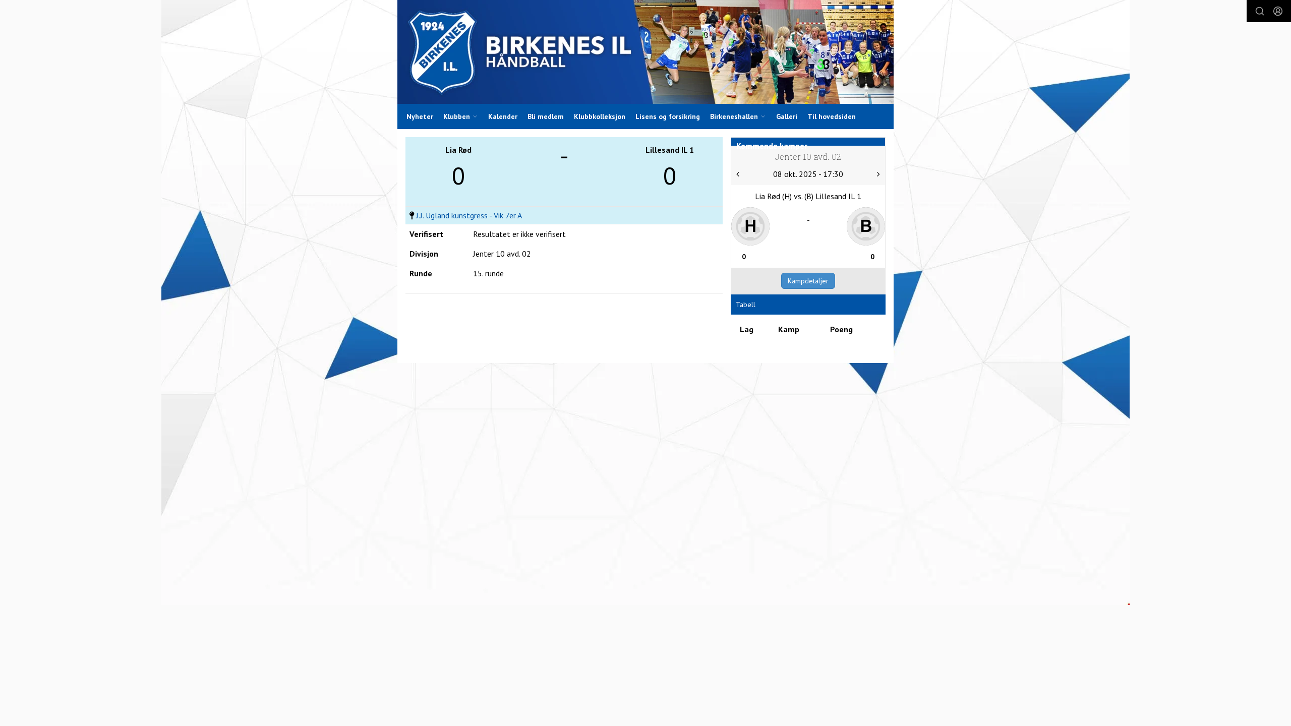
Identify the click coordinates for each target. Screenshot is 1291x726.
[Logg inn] (1278, 11)
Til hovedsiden (831, 116)
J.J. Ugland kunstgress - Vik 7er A (469, 215)
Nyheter (419, 116)
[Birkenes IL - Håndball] (645, 52)
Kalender (502, 116)
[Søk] (1260, 11)
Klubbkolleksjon (599, 116)
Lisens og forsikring (667, 116)
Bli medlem (545, 116)
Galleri (786, 116)
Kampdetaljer (808, 280)
